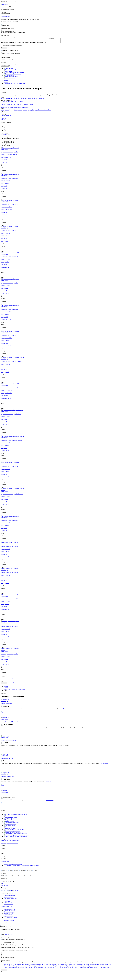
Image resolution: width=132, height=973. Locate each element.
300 (1, 99)
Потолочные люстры (9, 910)
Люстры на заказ (8, 902)
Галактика (41, 110)
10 (6, 101)
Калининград (84, 967)
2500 (42, 99)
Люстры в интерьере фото (10, 898)
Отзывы (11, 75)
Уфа (98, 964)
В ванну (31, 104)
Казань (95, 964)
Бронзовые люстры (20, 829)
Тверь (34, 967)
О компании (7, 901)
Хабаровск (41, 964)
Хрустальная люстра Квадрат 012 (9, 204)
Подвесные (14, 817)
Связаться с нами (8, 904)
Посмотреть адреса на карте (8, 55)
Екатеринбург (12, 964)
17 (14, 101)
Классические (15, 822)
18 (15, 101)
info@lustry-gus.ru (9, 934)
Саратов (11, 965)
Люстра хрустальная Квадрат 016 (9, 546)
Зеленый (26, 107)
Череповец (91, 967)
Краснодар (41, 965)
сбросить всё (9, 678)
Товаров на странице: (6, 122)
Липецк (23, 967)
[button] (1, 123)
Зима (87, 965)
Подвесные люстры (9, 912)
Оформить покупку (6, 17)
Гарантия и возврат (20, 72)
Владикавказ (53, 964)
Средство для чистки (21, 836)
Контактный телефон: (7, 37)
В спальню (25, 104)
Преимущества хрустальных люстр (13, 864)
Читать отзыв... (67, 708)
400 (4, 99)
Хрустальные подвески (23, 835)
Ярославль (66, 967)
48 (20, 101)
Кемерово (78, 965)
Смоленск (71, 967)
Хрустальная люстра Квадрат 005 (9, 387)
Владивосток (47, 964)
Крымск (37, 965)
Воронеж (38, 967)
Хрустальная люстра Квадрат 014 (9, 283)
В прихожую (9, 104)
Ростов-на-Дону (52, 965)
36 (18, 101)
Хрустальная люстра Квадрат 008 (9, 466)
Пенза (77, 964)
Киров (81, 964)
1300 (29, 99)
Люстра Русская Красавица (8, 776)
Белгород (49, 967)
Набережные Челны (88, 964)
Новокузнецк (72, 965)
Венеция (25, 110)
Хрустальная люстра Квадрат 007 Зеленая (11, 440)
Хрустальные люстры (22, 814)
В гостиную (19, 104)
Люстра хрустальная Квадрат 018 (9, 572)
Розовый (21, 107)
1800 (37, 99)
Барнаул (10, 967)
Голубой (7, 107)
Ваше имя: (4, 35)
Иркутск (83, 965)
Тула (42, 967)
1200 (26, 99)
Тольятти (65, 964)
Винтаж (7, 110)
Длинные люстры (8, 914)
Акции (10, 71)
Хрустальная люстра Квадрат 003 (9, 335)
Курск (19, 967)
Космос (46, 110)
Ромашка (20, 110)
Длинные (12, 821)
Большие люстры (8, 913)
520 (12, 99)
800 (19, 99)
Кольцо (15, 110)
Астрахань (26, 965)
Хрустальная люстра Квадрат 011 (9, 178)
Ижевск (101, 964)
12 (9, 101)
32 (17, 101)
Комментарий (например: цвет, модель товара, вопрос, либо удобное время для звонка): (23, 42)
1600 (34, 99)
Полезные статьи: (5, 861)
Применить (3, 970)
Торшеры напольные (21, 833)
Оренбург (15, 965)
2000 (39, 99)
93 (23, 101)
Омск (13, 967)
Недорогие (3, 118)
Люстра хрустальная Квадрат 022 (9, 626)
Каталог (6, 82)
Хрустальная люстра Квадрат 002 (9, 309)
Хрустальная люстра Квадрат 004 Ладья (11, 414)
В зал (14, 104)
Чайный (3, 107)
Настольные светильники (10, 917)
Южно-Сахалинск (33, 964)
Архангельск (77, 967)
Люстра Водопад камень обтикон (9, 843)
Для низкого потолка (6, 115)
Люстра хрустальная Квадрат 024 (9, 654)
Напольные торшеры (9, 918)
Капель (2, 110)
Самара (70, 964)
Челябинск (6, 964)
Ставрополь (60, 964)
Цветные (16, 107)
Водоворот (35, 110)
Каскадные (13, 824)
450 (6, 99)
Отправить (3, 47)
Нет (5, 62)
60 (22, 101)
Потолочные (14, 815)
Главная (11, 68)
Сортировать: (4, 133)
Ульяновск (21, 965)
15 (12, 101)
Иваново (27, 967)
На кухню (3, 104)
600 (14, 99)
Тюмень (26, 964)
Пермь (104, 964)
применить (3, 682)
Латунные (12, 828)
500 (10, 99)
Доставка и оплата (19, 69)
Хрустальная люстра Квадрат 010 (9, 520)
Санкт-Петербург (98, 967)
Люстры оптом (17, 74)
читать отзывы (4, 885)
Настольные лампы (20, 832)
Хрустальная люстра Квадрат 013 (9, 230)
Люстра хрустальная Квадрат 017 (9, 598)
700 (16, 99)
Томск (16, 967)
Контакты (12, 78)
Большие (11, 818)
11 (8, 101)
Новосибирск (65, 965)
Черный (12, 107)
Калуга (61, 967)
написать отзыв (10, 884)
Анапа (46, 965)
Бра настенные (16, 831)
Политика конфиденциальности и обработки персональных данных (21, 865)
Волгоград (32, 965)
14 (11, 101)
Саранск (74, 964)
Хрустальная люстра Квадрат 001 (9, 152)
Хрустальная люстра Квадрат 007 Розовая (11, 361)
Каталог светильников (6, 906)
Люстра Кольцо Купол (6, 703)
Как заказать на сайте (9, 895)
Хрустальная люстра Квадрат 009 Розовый (12, 494)
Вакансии (6, 899)
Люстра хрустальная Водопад (8, 740)
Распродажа (14, 76)
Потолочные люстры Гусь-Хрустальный (14, 83)
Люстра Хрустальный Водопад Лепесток (11, 721)
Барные (11, 826)
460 (8, 99)
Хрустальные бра (8, 916)
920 (21, 99)
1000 (23, 99)
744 (7, 53)
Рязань (31, 967)
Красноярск (59, 965)
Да (1, 62)
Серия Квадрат (4, 149)
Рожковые (12, 825)
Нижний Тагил (20, 964)
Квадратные (14, 820)
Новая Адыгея (106, 967)
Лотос (49, 110)
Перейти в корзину (6, 16)
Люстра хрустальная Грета (7, 794)
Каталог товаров (5, 811)
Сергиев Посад (56, 967)
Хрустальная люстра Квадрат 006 (9, 256)
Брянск (45, 967)
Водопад (30, 110)
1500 (31, 99)
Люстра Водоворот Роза (7, 758)
